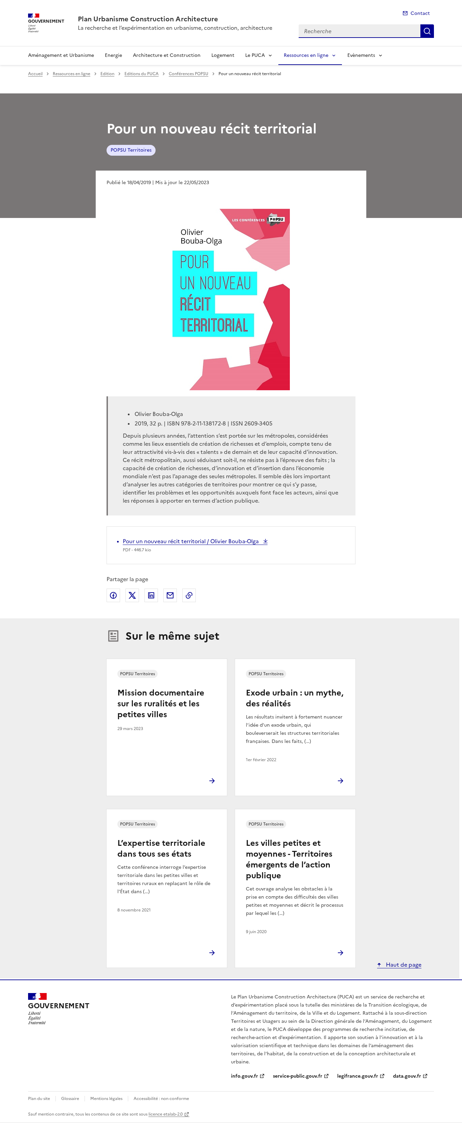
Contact (420, 13)
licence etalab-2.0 (165, 1114)
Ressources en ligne (306, 55)
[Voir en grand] (231, 299)
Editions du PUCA (141, 74)
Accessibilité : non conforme (161, 1099)
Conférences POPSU (188, 74)
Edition (107, 74)
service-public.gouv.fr (297, 1076)
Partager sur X (132, 595)
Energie (113, 55)
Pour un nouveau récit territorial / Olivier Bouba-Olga (191, 541)
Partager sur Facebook (113, 595)
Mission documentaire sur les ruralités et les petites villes (160, 704)
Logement (222, 55)
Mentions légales (106, 1099)
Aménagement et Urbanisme (61, 55)
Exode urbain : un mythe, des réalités (294, 698)
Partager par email (170, 595)
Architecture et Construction (167, 55)
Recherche (427, 31)
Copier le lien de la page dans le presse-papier (189, 595)
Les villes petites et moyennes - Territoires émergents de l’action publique (289, 859)
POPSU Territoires (131, 150)
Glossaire (70, 1099)
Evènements (361, 55)
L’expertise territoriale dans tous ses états (161, 848)
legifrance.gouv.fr (357, 1076)
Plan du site (39, 1099)
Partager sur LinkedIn (151, 595)
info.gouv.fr (244, 1076)
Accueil (35, 74)
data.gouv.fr (407, 1076)
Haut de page (403, 965)
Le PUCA (255, 55)
